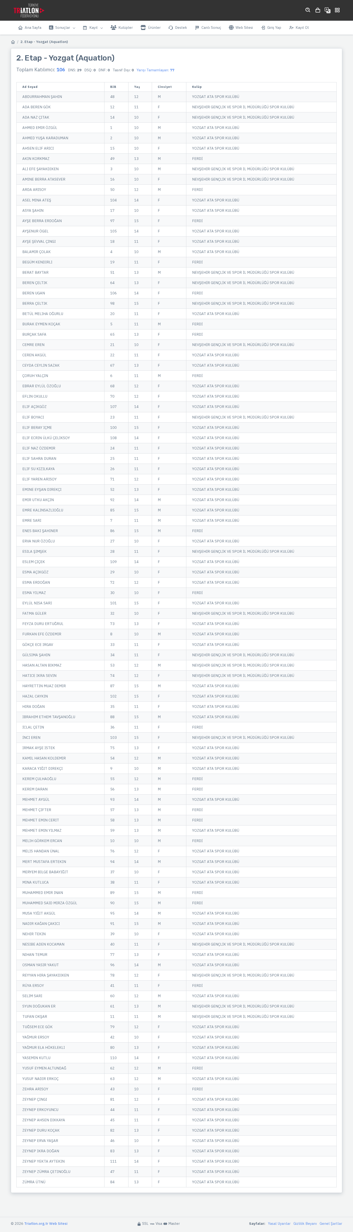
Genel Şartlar (331, 1223)
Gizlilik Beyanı (305, 1223)
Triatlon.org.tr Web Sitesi (45, 1223)
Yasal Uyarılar (279, 1223)
